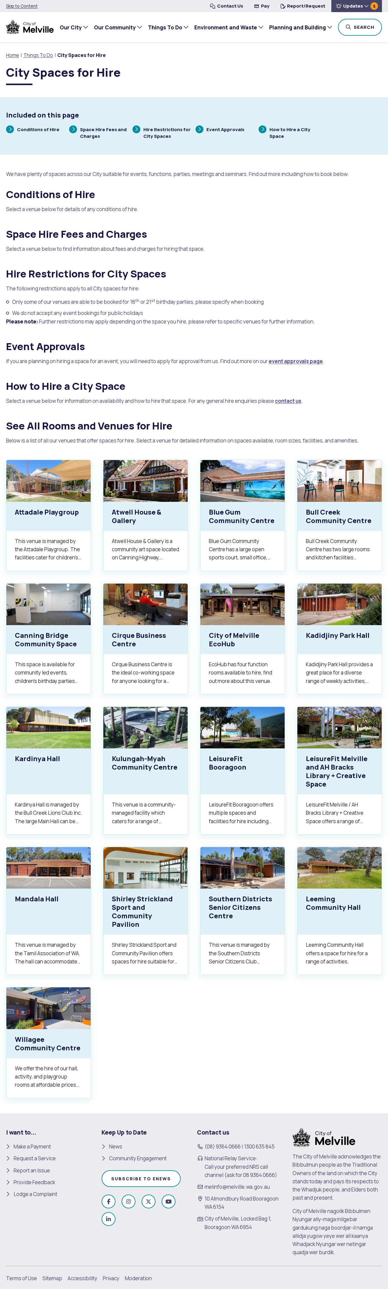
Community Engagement (138, 1158)
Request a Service (35, 1158)
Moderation (138, 1278)
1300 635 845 (259, 1146)
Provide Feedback (34, 1182)
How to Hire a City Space (289, 132)
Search (367, 26)
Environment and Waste (225, 27)
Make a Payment (32, 1146)
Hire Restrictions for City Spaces (167, 132)
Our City (71, 27)
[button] (356, 6)
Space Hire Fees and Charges (103, 132)
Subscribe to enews (141, 1178)
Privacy (111, 1278)
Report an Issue (32, 1170)
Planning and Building (297, 27)
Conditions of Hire (38, 130)
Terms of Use (21, 1278)
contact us (288, 400)
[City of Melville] (30, 27)
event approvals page (296, 361)
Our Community (115, 27)
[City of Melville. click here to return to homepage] (324, 1137)
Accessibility (82, 1278)
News (115, 1146)
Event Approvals (225, 130)
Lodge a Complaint (35, 1194)
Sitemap (52, 1278)
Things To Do (165, 27)
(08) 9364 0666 (223, 1146)
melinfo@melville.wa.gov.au (237, 1186)
